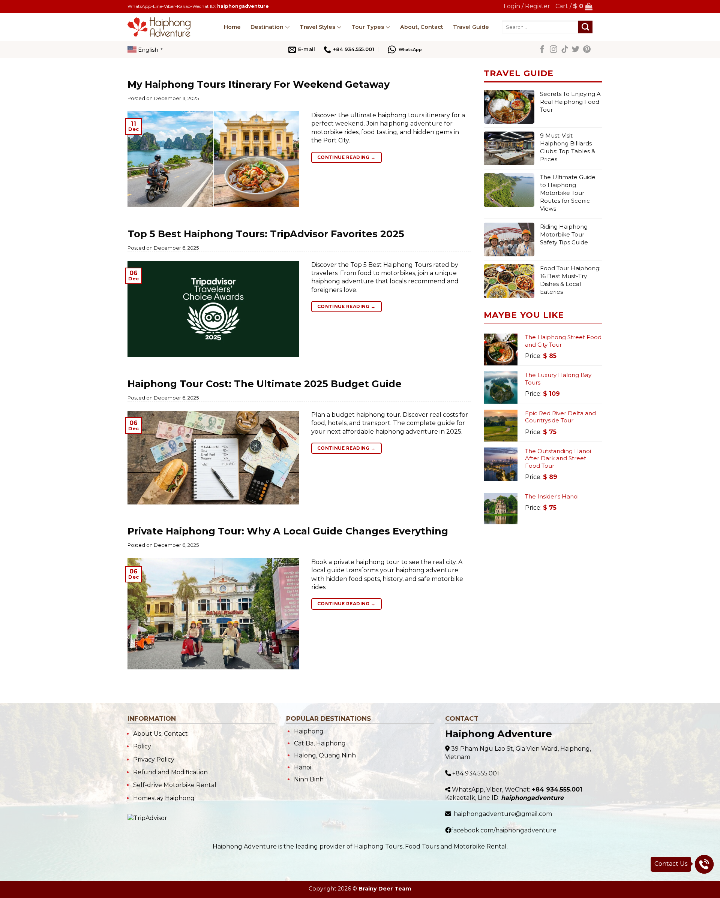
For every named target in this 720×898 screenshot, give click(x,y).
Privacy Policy (153, 759)
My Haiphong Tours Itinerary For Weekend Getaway (259, 84)
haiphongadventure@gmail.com (503, 813)
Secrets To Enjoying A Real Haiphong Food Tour (570, 101)
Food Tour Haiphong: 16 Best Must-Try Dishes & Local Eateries (570, 280)
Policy (142, 746)
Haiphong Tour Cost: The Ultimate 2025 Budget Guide (265, 383)
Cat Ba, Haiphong (320, 743)
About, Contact (421, 27)
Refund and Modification (170, 772)
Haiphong (309, 731)
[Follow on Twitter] (575, 50)
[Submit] (585, 27)
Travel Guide (471, 27)
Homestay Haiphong (164, 798)
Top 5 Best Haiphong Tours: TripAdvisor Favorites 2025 (266, 233)
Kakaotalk (460, 797)
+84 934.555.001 (475, 773)
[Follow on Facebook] (542, 50)
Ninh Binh (309, 779)
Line (484, 797)
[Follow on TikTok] (564, 50)
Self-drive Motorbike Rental (174, 785)
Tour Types (367, 27)
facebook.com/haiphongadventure (503, 830)
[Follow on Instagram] (553, 50)
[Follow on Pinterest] (587, 50)
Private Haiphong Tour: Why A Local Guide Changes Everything (288, 531)
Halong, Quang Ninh (325, 755)
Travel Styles (317, 27)
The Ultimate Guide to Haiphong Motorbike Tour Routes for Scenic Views (568, 193)
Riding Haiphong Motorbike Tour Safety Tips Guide (564, 234)
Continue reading (346, 157)
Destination (267, 27)
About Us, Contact (160, 733)
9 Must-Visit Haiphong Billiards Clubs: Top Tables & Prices (567, 147)
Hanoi (302, 767)
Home (232, 27)
